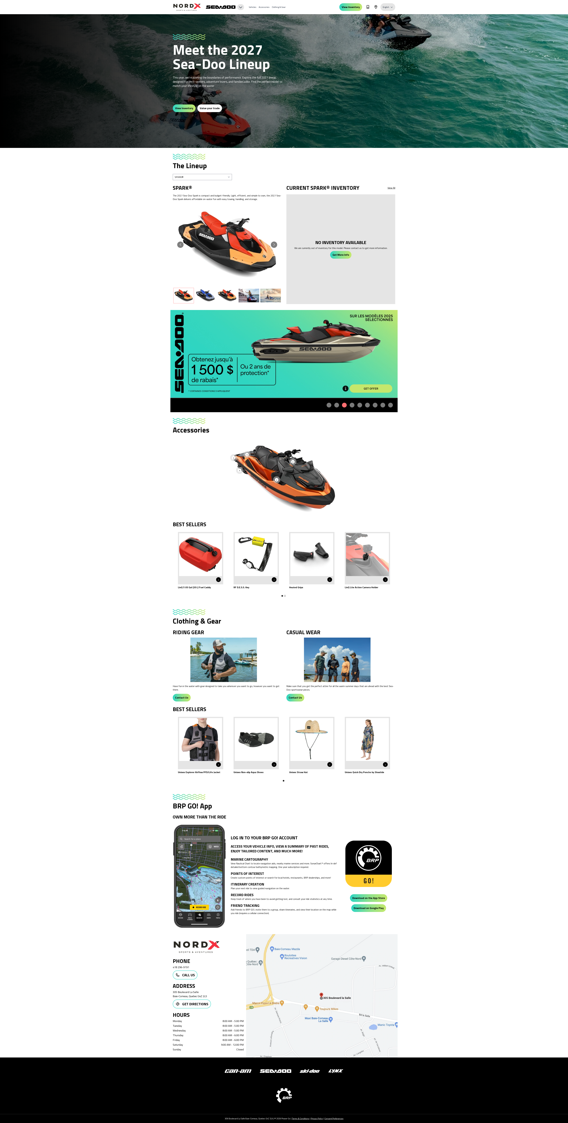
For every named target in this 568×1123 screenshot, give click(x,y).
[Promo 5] (359, 405)
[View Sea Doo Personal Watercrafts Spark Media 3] (227, 295)
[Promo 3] (344, 405)
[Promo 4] (352, 405)
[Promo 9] (390, 405)
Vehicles (252, 7)
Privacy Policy (317, 1118)
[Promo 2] (336, 405)
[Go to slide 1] (282, 596)
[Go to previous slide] (180, 245)
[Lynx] (335, 1071)
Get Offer (371, 388)
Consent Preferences (334, 1118)
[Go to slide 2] (285, 596)
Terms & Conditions (300, 1118)
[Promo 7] (375, 405)
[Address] (375, 7)
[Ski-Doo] (310, 1071)
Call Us (188, 975)
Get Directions (195, 1004)
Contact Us (181, 698)
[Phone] (367, 7)
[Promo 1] (329, 405)
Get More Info (341, 255)
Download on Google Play (369, 908)
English (386, 7)
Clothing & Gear (279, 7)
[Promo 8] (382, 405)
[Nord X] (187, 7)
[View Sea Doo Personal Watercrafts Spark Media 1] (183, 295)
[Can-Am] (238, 1071)
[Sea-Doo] (275, 1071)
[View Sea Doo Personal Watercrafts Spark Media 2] (205, 295)
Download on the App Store (368, 898)
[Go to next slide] (274, 245)
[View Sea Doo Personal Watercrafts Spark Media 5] (270, 295)
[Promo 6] (367, 405)
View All (391, 188)
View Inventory (351, 7)
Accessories (264, 7)
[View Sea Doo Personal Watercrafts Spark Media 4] (249, 295)
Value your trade (210, 108)
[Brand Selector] (225, 7)
